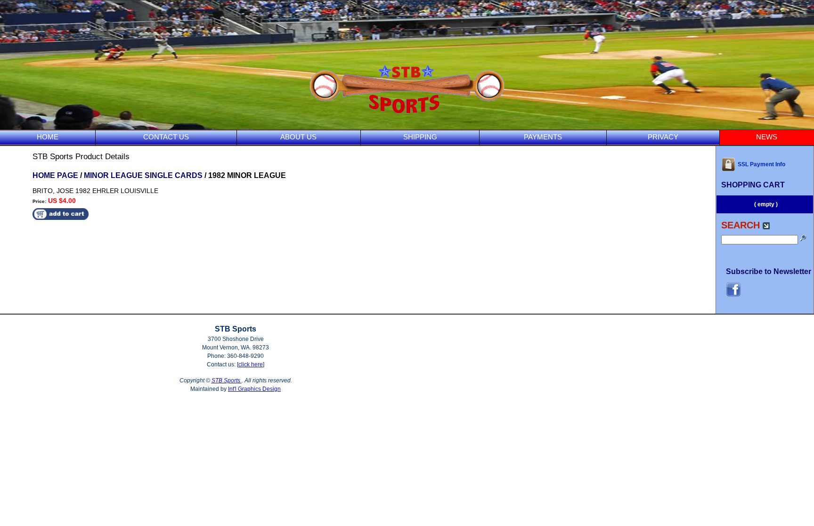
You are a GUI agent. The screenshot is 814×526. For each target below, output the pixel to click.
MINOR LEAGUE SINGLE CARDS (143, 175)
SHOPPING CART (753, 185)
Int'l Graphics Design (254, 389)
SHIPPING (420, 137)
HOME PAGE (55, 175)
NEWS (766, 137)
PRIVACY (663, 137)
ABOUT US (298, 137)
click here (250, 364)
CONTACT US (166, 137)
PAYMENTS (543, 137)
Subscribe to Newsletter (768, 271)
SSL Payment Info (761, 164)
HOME (47, 137)
